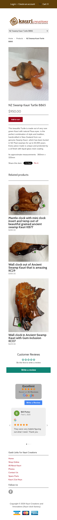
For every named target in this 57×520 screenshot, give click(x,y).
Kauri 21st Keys (15, 479)
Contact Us (13, 472)
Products (19, 38)
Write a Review (33, 403)
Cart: (46, 4)
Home (11, 458)
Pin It (36, 163)
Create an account (26, 4)
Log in (13, 4)
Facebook (10, 492)
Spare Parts (13, 476)
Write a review (28, 370)
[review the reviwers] (15, 420)
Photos (11, 469)
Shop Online (13, 462)
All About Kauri (14, 465)
